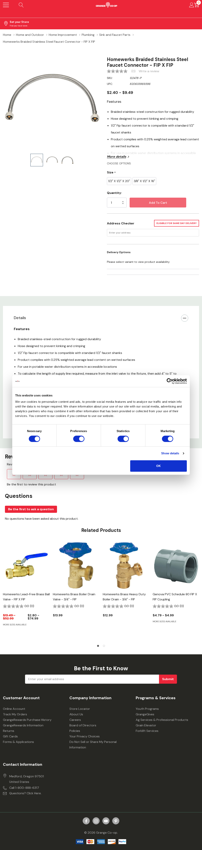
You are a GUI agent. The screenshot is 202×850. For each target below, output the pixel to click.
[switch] (78, 439)
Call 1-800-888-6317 (24, 788)
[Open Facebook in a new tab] (86, 821)
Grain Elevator (146, 725)
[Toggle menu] (6, 5)
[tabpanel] (26, 591)
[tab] (98, 646)
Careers (75, 720)
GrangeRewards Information (23, 725)
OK (158, 466)
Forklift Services (147, 731)
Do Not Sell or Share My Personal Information (93, 744)
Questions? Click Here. (25, 793)
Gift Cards (10, 736)
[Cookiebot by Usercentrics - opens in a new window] (169, 381)
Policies (74, 731)
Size (111, 172)
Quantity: (114, 193)
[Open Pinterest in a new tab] (115, 821)
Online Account (14, 709)
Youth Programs (147, 709)
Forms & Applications (18, 742)
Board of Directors (82, 725)
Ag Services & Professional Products (162, 720)
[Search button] (21, 5)
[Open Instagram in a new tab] (96, 821)
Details (20, 317)
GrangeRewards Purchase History (27, 720)
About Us (76, 714)
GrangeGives (145, 714)
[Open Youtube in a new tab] (106, 821)
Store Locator (79, 709)
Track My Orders (15, 714)
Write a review (149, 71)
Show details (170, 453)
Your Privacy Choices (84, 736)
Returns (8, 731)
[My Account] (191, 5)
